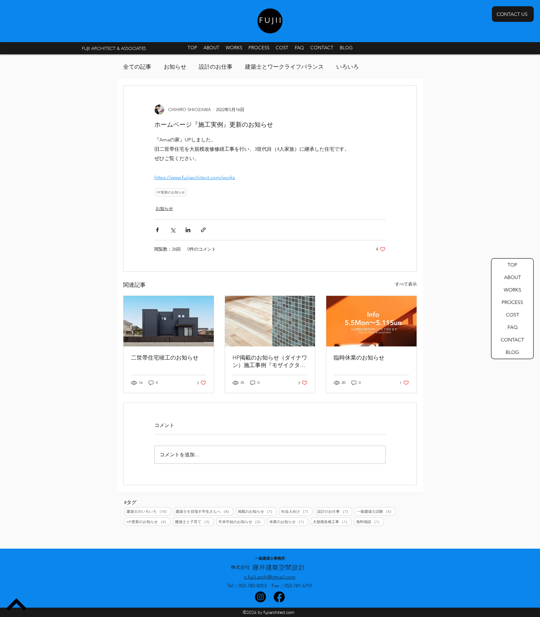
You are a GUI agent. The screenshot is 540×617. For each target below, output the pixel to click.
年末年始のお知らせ (241, 521)
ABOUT (512, 277)
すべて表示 (406, 284)
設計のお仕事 (215, 66)
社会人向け (296, 511)
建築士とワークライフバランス (284, 66)
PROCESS (512, 302)
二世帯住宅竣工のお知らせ (164, 357)
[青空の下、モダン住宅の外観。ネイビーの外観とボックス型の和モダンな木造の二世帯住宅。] (168, 321)
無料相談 (370, 521)
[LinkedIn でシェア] (188, 230)
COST (512, 315)
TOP (512, 265)
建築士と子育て (194, 521)
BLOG (512, 352)
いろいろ (347, 66)
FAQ (513, 327)
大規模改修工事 (332, 521)
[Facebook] (279, 596)
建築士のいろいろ (149, 511)
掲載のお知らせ (257, 511)
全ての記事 (137, 66)
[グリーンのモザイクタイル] (270, 321)
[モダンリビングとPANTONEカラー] (371, 321)
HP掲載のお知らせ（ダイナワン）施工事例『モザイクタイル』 (269, 361)
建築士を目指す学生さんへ (204, 511)
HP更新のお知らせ (171, 192)
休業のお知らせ (288, 521)
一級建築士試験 (376, 511)
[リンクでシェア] (203, 230)
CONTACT (512, 340)
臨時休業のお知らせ (359, 357)
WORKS (512, 290)
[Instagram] (260, 596)
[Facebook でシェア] (157, 230)
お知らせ (175, 66)
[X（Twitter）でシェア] (173, 230)
